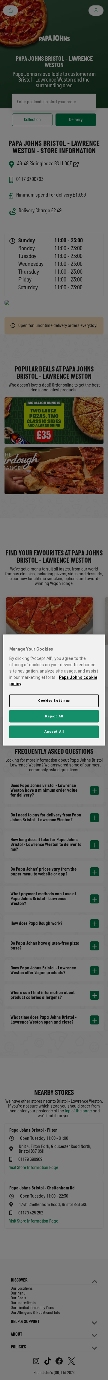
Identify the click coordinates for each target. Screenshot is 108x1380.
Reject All (54, 716)
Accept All (54, 731)
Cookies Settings (54, 700)
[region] (54, 690)
